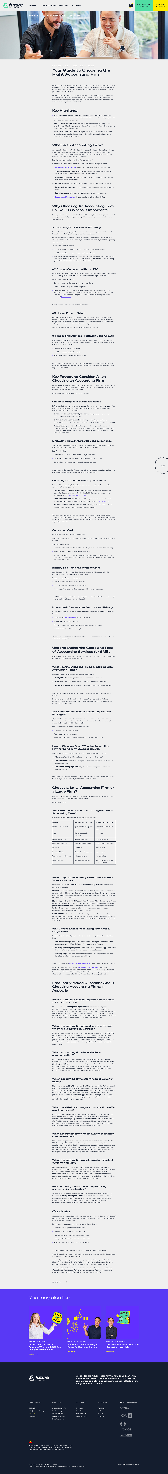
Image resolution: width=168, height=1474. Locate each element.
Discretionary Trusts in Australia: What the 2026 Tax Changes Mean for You (45, 1347)
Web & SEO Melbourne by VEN (128, 1464)
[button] (37, 5)
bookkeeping (129, 1378)
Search (131, 5)
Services (32, 5)
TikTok (100, 1413)
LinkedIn (101, 1416)
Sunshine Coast (81, 1413)
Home (31, 15)
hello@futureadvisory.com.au (39, 1411)
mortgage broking (90, 1381)
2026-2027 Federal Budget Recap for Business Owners (82, 1345)
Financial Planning (58, 1413)
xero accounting (71, 617)
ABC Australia (66, 297)
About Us (75, 5)
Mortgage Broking (58, 1416)
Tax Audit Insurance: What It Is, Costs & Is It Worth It (122, 1345)
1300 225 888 (144, 6)
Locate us (32, 1413)
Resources (63, 5)
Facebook (101, 1408)
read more (32, 1354)
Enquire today (143, 4)
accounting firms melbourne (79, 963)
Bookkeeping (57, 1411)
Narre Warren (81, 1411)
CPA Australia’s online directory (76, 495)
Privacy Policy (33, 1416)
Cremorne (79, 1408)
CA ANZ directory (102, 501)
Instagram (101, 1411)
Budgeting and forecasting (65, 197)
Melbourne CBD (81, 1416)
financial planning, (112, 1378)
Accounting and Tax (59, 1408)
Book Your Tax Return (160, 5)
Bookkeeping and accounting (65, 167)
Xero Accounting (48, 5)
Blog (36, 15)
